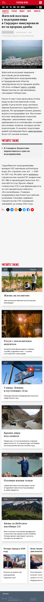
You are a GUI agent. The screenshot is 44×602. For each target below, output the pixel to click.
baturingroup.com (13, 600)
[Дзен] (20, 209)
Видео (22, 11)
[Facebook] (28, 209)
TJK (11, 7)
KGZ (7, 7)
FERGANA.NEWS (22, 2)
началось (33, 174)
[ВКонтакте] (12, 209)
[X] (7, 209)
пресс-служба (28, 87)
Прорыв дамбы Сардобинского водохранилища (18, 36)
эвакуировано (35, 131)
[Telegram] (24, 209)
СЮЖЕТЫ (37, 11)
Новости (5, 11)
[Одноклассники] (16, 209)
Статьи (14, 11)
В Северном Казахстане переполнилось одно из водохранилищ (17, 151)
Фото (29, 11)
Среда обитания (21, 32)
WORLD (23, 7)
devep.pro (33, 599)
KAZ (3, 7)
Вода (30, 32)
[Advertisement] (22, 239)
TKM (14, 7)
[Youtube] (32, 209)
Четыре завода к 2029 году (14, 550)
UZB (18, 7)
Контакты (6, 593)
